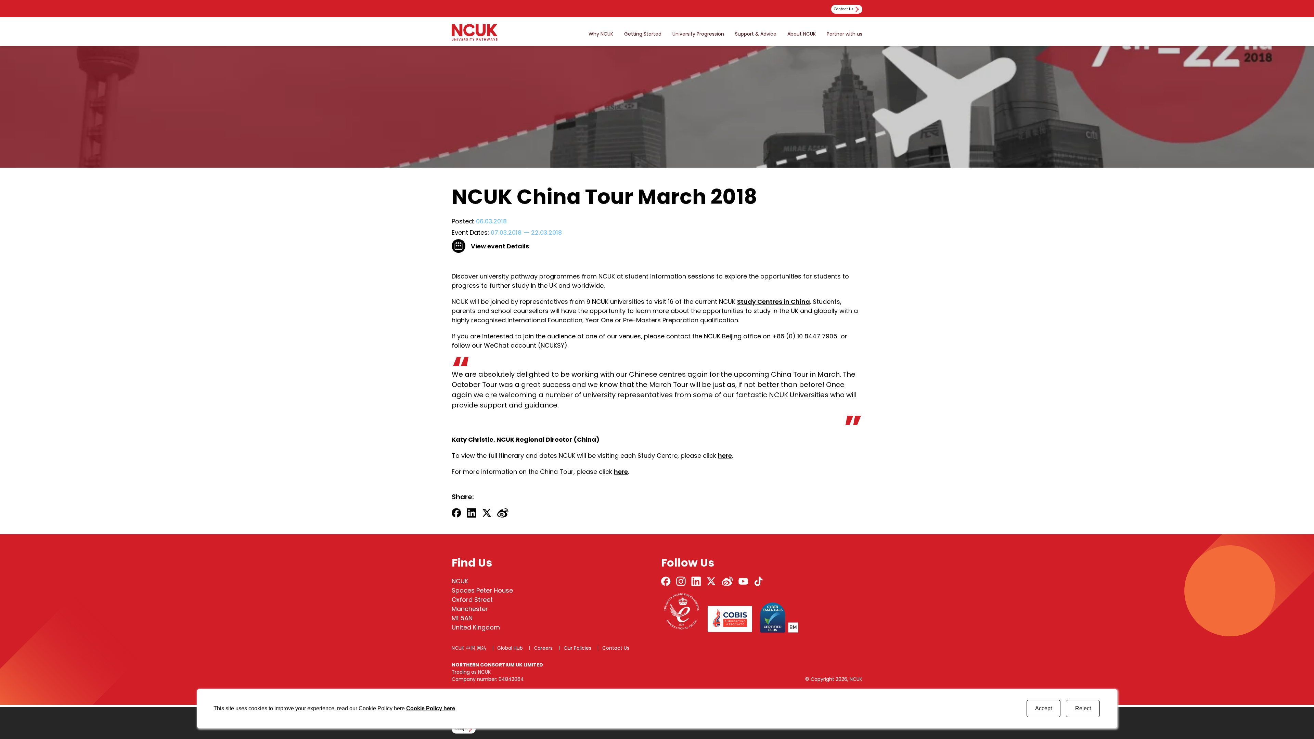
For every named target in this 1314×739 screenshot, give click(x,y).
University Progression (698, 34)
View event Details (500, 246)
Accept (1043, 708)
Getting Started (642, 34)
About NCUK (801, 34)
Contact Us (615, 648)
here (725, 455)
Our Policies (577, 648)
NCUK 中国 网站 (469, 648)
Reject (1083, 708)
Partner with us (844, 34)
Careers (543, 648)
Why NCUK (601, 34)
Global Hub (510, 648)
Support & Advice (755, 34)
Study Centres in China (773, 301)
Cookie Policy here (430, 708)
